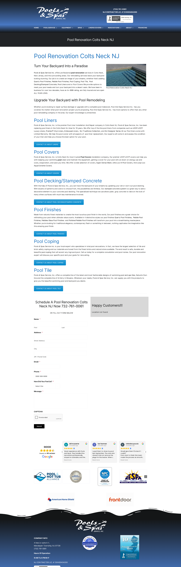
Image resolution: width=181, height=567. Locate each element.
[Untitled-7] (90, 531)
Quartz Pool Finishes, (123, 217)
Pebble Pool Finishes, (60, 81)
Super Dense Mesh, (104, 163)
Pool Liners (62, 84)
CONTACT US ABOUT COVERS (47, 173)
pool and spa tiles (128, 275)
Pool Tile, (84, 81)
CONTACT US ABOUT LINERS (47, 144)
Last (63, 327)
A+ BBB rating (73, 90)
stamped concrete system (115, 189)
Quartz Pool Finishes (42, 81)
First (35, 327)
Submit (39, 426)
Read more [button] (67, 460)
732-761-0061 (72, 306)
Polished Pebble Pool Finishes (81, 220)
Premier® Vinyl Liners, (55, 131)
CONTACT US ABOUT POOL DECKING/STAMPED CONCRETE (58, 202)
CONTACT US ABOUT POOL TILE (48, 288)
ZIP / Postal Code (40, 357)
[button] (145, 451)
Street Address (39, 341)
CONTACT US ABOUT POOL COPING (49, 263)
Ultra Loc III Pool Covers (122, 163)
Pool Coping (75, 81)
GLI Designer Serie (112, 131)
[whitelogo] (53, 7)
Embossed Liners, (71, 131)
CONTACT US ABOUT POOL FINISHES (50, 234)
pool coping (46, 252)
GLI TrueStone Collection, (90, 131)
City (35, 349)
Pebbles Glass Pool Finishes (53, 220)
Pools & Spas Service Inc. (44, 73)
